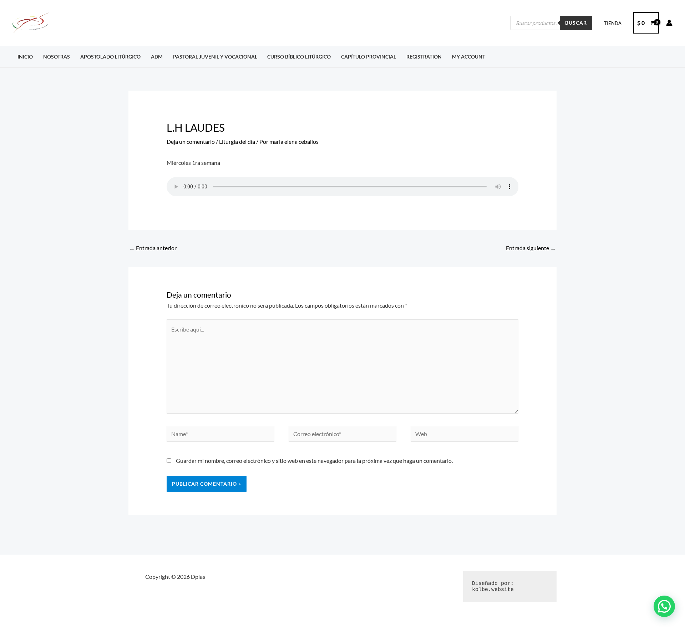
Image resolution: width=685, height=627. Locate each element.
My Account (468, 57)
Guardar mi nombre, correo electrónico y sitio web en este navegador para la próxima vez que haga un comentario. (314, 460)
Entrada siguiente (531, 247)
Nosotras (56, 57)
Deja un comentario (191, 141)
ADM (157, 57)
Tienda (612, 23)
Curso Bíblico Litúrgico (299, 57)
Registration (424, 57)
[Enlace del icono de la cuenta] (669, 23)
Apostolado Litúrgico (110, 57)
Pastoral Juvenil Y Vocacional (215, 57)
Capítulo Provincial (368, 57)
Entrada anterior (153, 247)
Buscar (576, 23)
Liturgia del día (237, 141)
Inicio (25, 57)
